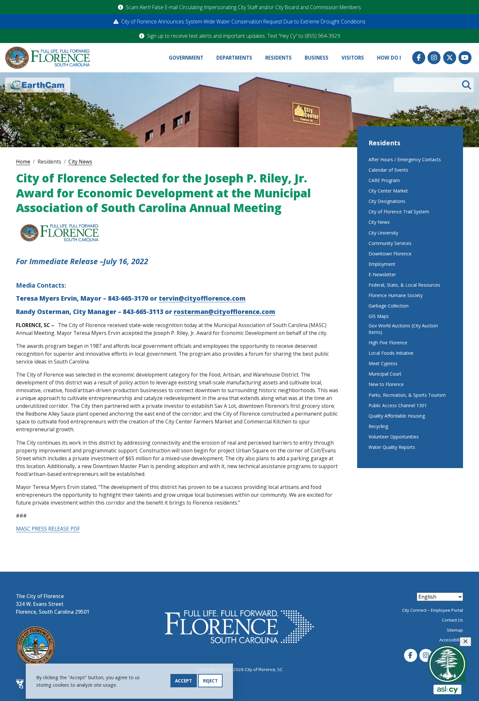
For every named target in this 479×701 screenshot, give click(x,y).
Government (186, 57)
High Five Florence (388, 342)
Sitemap (455, 630)
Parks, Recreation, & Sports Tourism (407, 395)
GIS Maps (379, 316)
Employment (382, 264)
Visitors (352, 57)
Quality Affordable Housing (397, 416)
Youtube (465, 57)
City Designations (387, 201)
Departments (234, 57)
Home (23, 161)
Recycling (378, 426)
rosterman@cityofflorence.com (224, 312)
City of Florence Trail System (399, 211)
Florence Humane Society (396, 295)
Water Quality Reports (392, 447)
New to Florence (386, 384)
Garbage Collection (389, 306)
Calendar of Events (388, 170)
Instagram (434, 57)
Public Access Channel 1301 (398, 405)
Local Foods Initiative (391, 353)
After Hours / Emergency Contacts (405, 159)
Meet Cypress (383, 363)
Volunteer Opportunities (394, 437)
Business (316, 57)
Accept (183, 681)
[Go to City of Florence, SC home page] (47, 58)
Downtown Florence (390, 253)
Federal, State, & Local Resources (404, 285)
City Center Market (388, 191)
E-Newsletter (382, 274)
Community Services (390, 243)
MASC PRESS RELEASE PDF (48, 528)
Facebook (418, 57)
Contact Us (452, 620)
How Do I (389, 57)
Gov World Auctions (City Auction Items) (403, 328)
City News (80, 161)
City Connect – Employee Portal (432, 610)
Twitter (449, 57)
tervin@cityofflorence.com (202, 298)
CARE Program (384, 180)
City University (383, 233)
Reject (210, 681)
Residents (278, 57)
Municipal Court (385, 374)
